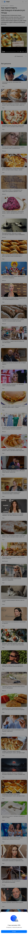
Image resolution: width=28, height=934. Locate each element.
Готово (14, 931)
